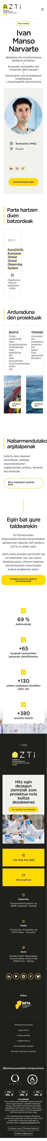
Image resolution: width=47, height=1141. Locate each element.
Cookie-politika (23, 1035)
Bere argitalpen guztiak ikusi (21, 483)
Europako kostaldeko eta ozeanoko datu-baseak (23, 68)
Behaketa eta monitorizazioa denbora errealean (23, 59)
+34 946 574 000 (23, 860)
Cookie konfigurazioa (23, 1134)
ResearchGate (23, 167)
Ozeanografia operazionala (24, 81)
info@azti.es (23, 879)
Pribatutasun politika (23, 1025)
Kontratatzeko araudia (23, 1046)
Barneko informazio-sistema (23, 1051)
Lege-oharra (23, 1030)
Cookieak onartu (15, 1129)
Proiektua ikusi (16, 405)
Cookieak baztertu (31, 1129)
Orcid (17, 167)
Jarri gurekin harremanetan (23, 809)
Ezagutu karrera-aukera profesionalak (23, 580)
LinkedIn (11, 167)
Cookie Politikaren (28, 1123)
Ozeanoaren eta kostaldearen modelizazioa (23, 77)
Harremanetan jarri (23, 181)
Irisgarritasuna (23, 1041)
